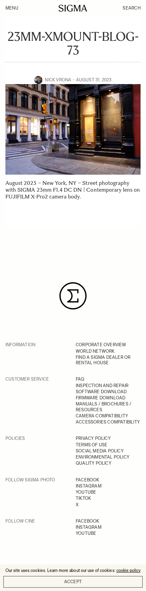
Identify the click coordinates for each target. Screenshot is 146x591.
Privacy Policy (93, 438)
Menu (11, 8)
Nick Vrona (58, 79)
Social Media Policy (100, 450)
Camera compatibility (102, 415)
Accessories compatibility (108, 422)
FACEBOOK (87, 479)
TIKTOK (83, 498)
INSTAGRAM (89, 486)
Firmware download (100, 397)
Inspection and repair (102, 385)
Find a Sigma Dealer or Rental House (103, 360)
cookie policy (128, 570)
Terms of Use (91, 444)
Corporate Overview (101, 344)
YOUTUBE (86, 492)
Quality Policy (93, 463)
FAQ (80, 379)
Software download (101, 391)
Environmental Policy (102, 457)
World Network (95, 351)
